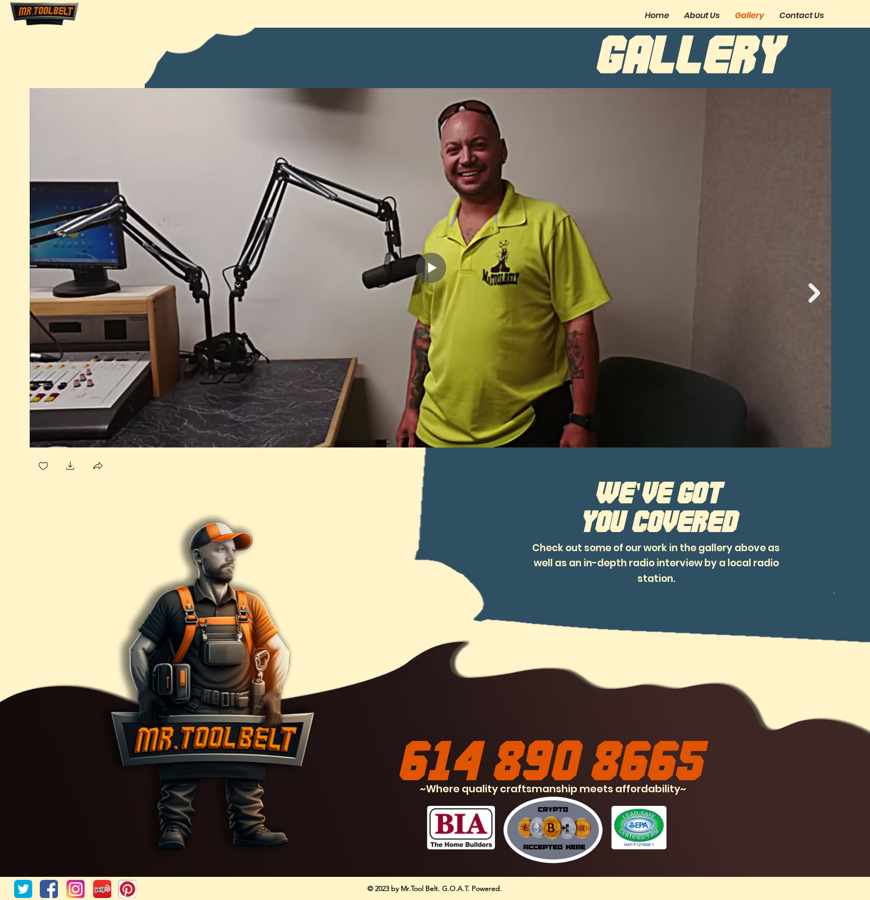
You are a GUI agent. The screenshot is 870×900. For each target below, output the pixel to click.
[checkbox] (43, 467)
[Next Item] (814, 293)
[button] (70, 467)
